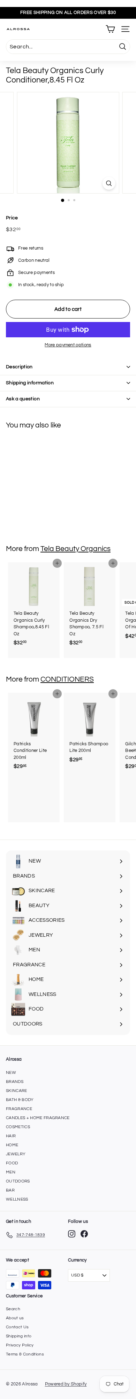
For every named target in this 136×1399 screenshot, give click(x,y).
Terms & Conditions (25, 1354)
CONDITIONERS (67, 679)
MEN (10, 1172)
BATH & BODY (20, 1100)
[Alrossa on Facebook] (84, 1233)
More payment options (68, 345)
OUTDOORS (18, 1181)
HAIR (11, 1136)
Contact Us (17, 1327)
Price (12, 217)
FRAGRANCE (19, 1109)
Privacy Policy (20, 1345)
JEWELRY (15, 1154)
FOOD (12, 1163)
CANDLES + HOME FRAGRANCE (38, 1118)
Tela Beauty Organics (75, 548)
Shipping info (18, 1336)
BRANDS (14, 1081)
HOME (12, 1145)
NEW (11, 1072)
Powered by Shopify (66, 1384)
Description (19, 366)
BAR (10, 1190)
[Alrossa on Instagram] (71, 1233)
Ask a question (23, 398)
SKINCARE (16, 1090)
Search (13, 1309)
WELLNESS (17, 1199)
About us (15, 1318)
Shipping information (30, 382)
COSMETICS (18, 1127)
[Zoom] (108, 183)
